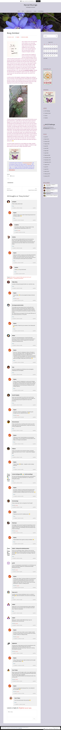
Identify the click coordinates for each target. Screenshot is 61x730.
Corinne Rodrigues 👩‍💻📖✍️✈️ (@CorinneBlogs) (22, 474)
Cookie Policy (20, 728)
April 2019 (46, 169)
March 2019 (47, 171)
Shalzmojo (29, 164)
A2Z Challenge (40, 11)
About (23, 11)
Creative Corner (29, 11)
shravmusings (15, 501)
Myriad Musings (30, 5)
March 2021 (47, 139)
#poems (52, 127)
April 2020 (46, 153)
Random (46, 117)
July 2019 (46, 166)
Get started (38, 1)
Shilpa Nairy (14, 282)
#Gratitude (49, 127)
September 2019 (48, 162)
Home (19, 11)
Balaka (13, 335)
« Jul (44, 58)
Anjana (18, 37)
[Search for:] (50, 36)
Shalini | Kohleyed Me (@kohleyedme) (20, 548)
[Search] (56, 36)
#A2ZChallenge (50, 124)
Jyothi (13, 563)
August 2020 (47, 143)
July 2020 (46, 146)
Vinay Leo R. (14, 592)
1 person (19, 230)
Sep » (46, 58)
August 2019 (47, 164)
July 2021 (46, 136)
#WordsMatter (12, 170)
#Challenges (45, 127)
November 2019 (48, 159)
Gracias (35, 11)
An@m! (13, 604)
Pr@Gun (14, 448)
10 (54, 48)
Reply (35, 262)
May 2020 (46, 150)
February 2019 (47, 173)
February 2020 (47, 155)
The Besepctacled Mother (27, 162)
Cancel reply (27, 708)
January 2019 (47, 176)
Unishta (14, 237)
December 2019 (48, 157)
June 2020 (46, 148)
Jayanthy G (48, 189)
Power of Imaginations (50, 185)
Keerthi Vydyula (15, 395)
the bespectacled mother (17, 305)
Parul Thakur (15, 670)
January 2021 (47, 141)
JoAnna (47, 192)
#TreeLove (46, 128)
